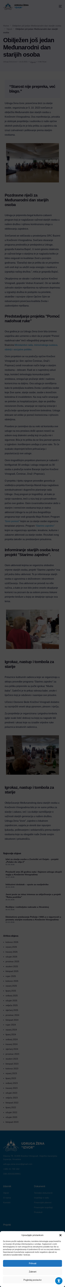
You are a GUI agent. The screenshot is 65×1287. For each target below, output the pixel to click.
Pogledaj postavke (32, 1280)
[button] (60, 1235)
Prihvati (32, 1263)
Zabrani (32, 1271)
